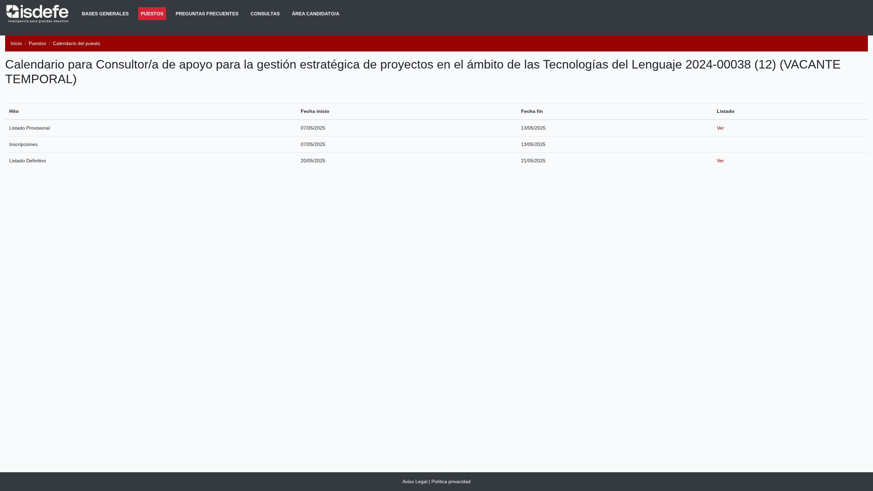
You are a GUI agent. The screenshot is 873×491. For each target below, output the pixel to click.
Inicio (16, 43)
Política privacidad (451, 481)
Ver (720, 128)
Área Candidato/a (315, 13)
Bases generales (105, 13)
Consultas (265, 13)
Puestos (153, 13)
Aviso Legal (414, 481)
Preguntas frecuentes (207, 13)
